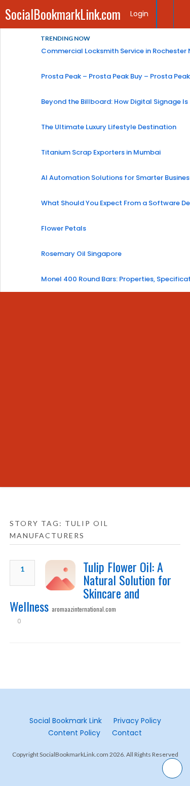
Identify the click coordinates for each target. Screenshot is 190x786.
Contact (127, 732)
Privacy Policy (137, 720)
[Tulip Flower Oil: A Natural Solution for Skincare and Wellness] (60, 575)
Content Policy (74, 732)
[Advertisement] (95, 392)
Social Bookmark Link (65, 720)
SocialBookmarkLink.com (63, 14)
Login (139, 14)
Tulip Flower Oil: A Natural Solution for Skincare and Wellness (90, 586)
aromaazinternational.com (84, 609)
